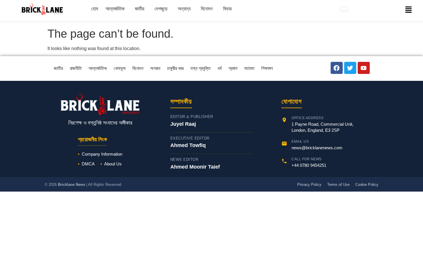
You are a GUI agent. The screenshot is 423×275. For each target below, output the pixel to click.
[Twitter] (350, 68)
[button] (116, 9)
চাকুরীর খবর (175, 68)
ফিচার (227, 9)
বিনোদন (207, 9)
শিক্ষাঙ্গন (267, 68)
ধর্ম (220, 68)
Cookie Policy (366, 184)
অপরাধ (155, 68)
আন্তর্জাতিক (115, 9)
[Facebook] (337, 68)
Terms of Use (338, 184)
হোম (94, 9)
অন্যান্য (184, 9)
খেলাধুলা (119, 68)
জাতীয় (139, 9)
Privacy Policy (309, 184)
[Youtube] (364, 68)
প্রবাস (232, 68)
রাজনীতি (76, 68)
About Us (113, 163)
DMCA (88, 163)
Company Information (102, 154)
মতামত (249, 68)
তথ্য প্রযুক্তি (200, 68)
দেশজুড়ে (161, 9)
